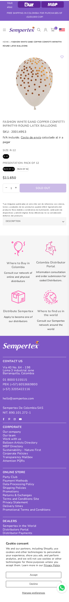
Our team (9, 435)
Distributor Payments (17, 533)
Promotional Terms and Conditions (26, 510)
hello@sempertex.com (18, 398)
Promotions (11, 492)
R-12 (6, 156)
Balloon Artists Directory (20, 443)
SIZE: (9, 150)
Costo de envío (31, 137)
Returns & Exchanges (17, 495)
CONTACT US (12, 361)
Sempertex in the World (19, 526)
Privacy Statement (15, 502)
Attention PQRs (14, 461)
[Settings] (61, 30)
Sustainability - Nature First (22, 450)
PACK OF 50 (22, 169)
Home (6, 42)
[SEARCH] (39, 30)
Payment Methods (15, 481)
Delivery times (13, 506)
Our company (12, 432)
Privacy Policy (52, 565)
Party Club (10, 477)
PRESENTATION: (21, 163)
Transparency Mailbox (18, 457)
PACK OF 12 (8, 169)
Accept (34, 575)
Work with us (12, 439)
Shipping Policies (14, 488)
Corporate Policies (15, 453)
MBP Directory (13, 446)
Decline (33, 584)
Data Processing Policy (18, 484)
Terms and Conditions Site (21, 499)
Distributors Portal (16, 530)
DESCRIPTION (13, 221)
